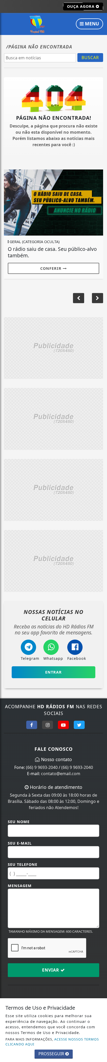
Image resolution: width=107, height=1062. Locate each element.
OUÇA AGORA (81, 6)
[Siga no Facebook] (31, 725)
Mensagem (20, 885)
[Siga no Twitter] (79, 725)
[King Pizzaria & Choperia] (53, 347)
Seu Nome (19, 821)
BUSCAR (90, 57)
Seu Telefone (22, 864)
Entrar (53, 672)
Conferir (51, 268)
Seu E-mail (20, 843)
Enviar (51, 970)
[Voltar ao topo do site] (99, 584)
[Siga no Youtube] (63, 725)
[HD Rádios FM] (37, 24)
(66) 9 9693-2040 (42, 767)
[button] (97, 298)
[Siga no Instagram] (47, 725)
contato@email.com (60, 773)
